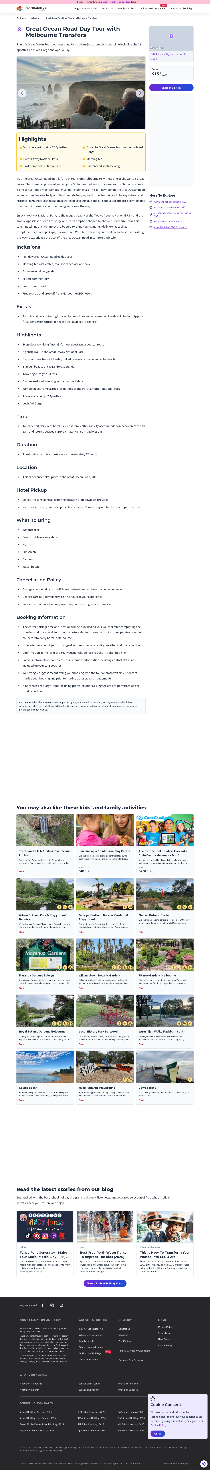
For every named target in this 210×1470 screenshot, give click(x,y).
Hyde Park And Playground (97, 1087)
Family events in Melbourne (168, 221)
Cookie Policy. (158, 1425)
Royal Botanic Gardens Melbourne (42, 1031)
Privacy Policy (165, 1326)
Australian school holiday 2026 (116, 1)
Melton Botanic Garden (154, 915)
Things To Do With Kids (84, 8)
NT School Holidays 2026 (91, 1424)
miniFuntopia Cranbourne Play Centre (105, 851)
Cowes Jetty (147, 1087)
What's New (125, 1341)
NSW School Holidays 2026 (92, 1418)
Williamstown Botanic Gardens (100, 975)
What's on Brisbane (89, 1389)
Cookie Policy (165, 1345)
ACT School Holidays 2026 (91, 1411)
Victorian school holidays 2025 (169, 207)
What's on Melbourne (31, 1383)
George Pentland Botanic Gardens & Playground (103, 917)
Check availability (171, 87)
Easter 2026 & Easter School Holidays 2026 (42, 1424)
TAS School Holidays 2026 (131, 1418)
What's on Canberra (128, 1389)
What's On (107, 8)
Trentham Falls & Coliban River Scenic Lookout (44, 853)
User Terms (164, 1339)
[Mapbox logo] (157, 48)
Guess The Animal (88, 1359)
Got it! (157, 1433)
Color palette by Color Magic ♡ (176, 1463)
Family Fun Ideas (127, 8)
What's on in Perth (29, 1389)
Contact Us (124, 1328)
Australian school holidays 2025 (170, 201)
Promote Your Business (131, 1360)
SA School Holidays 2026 (130, 1411)
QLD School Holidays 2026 (91, 1430)
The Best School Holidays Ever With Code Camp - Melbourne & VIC (163, 853)
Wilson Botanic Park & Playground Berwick (42, 917)
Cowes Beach (28, 1087)
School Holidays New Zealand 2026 (38, 1418)
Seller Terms (165, 1333)
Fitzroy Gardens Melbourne (157, 975)
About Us (123, 1334)
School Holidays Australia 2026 (36, 1411)
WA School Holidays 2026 (131, 1430)
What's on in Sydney (89, 1383)
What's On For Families (91, 1334)
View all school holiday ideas (105, 1283)
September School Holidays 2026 (37, 1430)
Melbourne (36, 18)
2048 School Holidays (182, 8)
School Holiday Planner (153, 8)
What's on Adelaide (128, 1383)
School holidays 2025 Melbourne (170, 226)
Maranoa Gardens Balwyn (36, 975)
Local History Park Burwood (98, 1031)
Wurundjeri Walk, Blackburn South (162, 1031)
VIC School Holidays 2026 (131, 1424)
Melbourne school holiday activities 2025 (172, 214)
